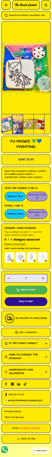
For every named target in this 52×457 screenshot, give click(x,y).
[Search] (4, 15)
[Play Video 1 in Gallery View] (17, 124)
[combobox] (26, 15)
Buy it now (26, 301)
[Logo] (26, 5)
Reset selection (15, 244)
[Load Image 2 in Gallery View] (28, 124)
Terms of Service (14, 417)
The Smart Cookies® (30, 428)
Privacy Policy (13, 412)
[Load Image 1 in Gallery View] (7, 124)
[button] (46, 5)
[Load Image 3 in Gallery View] (39, 124)
